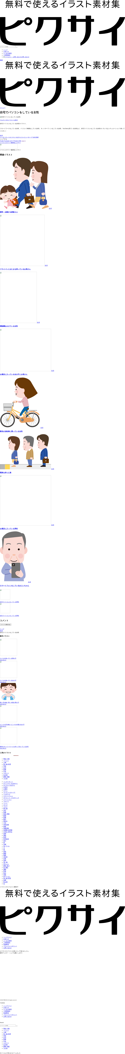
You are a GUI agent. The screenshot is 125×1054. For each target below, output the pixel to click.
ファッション (7, 799)
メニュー (2, 107)
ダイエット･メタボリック (11, 798)
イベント (6, 760)
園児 (4, 819)
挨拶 (4, 833)
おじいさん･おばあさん (10, 783)
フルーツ (6, 801)
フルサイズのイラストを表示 (9, 120)
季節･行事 (6, 759)
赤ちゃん (6, 864)
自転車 (5, 857)
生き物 (5, 775)
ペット (5, 803)
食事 (4, 880)
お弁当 (5, 787)
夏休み (5, 821)
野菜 (4, 871)
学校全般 (6, 824)
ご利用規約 (6, 55)
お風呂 (5, 789)
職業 (4, 855)
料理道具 (6, 839)
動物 (4, 815)
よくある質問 (7, 53)
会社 (34, 137)
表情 (4, 860)
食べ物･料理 (7, 764)
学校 (4, 766)
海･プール (6, 846)
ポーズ (5, 805)
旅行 (4, 841)
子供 (4, 823)
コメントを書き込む (6, 624)
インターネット (5, 137)
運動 (4, 869)
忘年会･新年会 (7, 832)
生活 (1, 135)
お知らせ (6, 51)
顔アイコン (6, 876)
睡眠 (4, 853)
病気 (4, 851)
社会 (4, 771)
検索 (1, 60)
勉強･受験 (6, 814)
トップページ (7, 937)
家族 (4, 826)
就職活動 (6, 828)
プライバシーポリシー (10, 946)
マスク (5, 807)
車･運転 (5, 867)
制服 (4, 812)
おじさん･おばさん (15, 137)
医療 (4, 769)
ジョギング (6, 794)
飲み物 (5, 882)
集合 (4, 873)
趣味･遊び (6, 866)
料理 (4, 837)
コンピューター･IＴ (27, 137)
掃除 (4, 835)
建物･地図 (6, 777)
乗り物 (5, 808)
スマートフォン (8, 796)
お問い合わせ (25, 57)
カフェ (5, 790)
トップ (5, 50)
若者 (37, 137)
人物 (4, 762)
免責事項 (6, 944)
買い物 (5, 862)
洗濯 (4, 844)
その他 (5, 778)
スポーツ (6, 773)
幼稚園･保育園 (7, 830)
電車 (4, 875)
